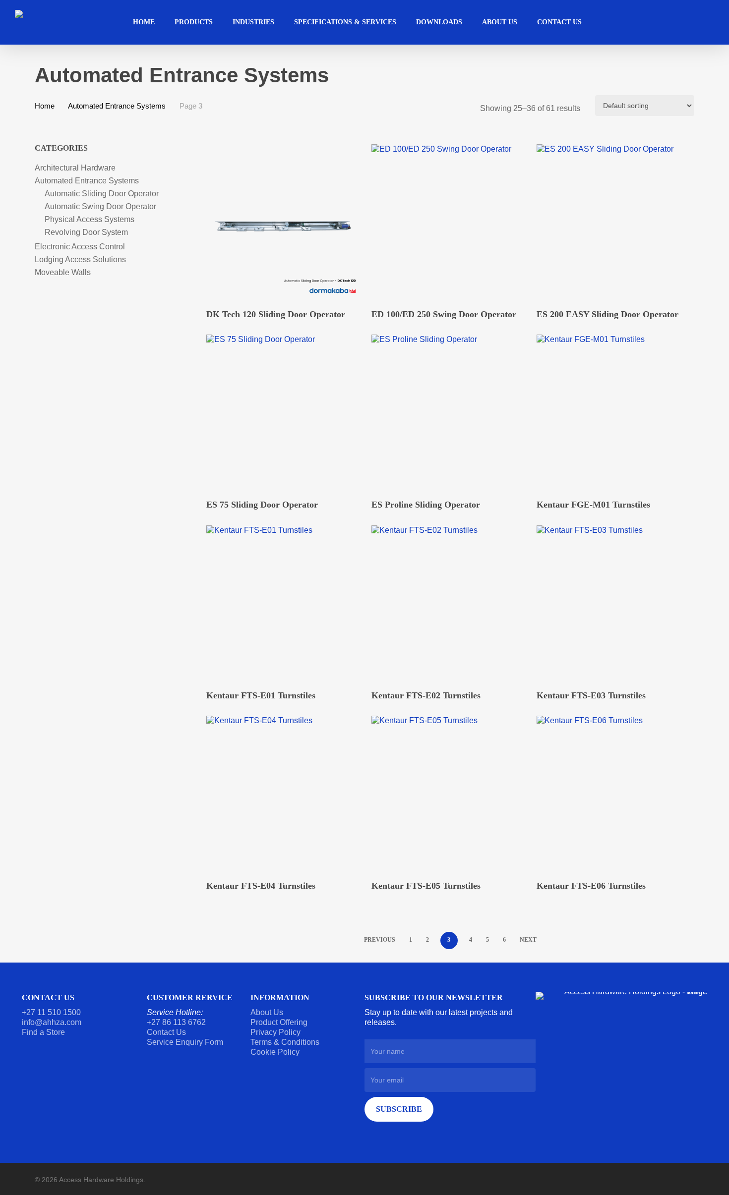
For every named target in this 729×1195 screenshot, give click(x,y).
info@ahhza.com (51, 1022)
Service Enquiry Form (185, 1042)
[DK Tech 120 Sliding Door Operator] (284, 221)
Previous (379, 939)
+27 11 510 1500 (51, 1012)
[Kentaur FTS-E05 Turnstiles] (449, 793)
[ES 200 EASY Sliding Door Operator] (614, 221)
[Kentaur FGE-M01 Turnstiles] (614, 412)
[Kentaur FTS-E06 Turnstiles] (614, 793)
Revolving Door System (86, 232)
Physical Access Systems (89, 219)
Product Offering (278, 1022)
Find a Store (43, 1032)
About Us (266, 1012)
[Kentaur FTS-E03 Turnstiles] (614, 603)
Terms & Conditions (284, 1042)
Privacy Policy (275, 1032)
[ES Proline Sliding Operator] (449, 412)
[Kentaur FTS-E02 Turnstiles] (449, 603)
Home (45, 106)
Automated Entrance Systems (117, 106)
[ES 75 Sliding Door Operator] (284, 412)
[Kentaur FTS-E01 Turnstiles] (284, 603)
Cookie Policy (275, 1052)
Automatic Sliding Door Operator (102, 193)
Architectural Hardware (75, 168)
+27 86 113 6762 (177, 1022)
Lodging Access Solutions (80, 259)
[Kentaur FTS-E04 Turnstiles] (284, 793)
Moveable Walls (63, 272)
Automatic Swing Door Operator (100, 206)
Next (528, 939)
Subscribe (399, 1109)
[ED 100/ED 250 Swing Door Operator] (449, 221)
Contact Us (166, 1032)
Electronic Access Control (80, 246)
